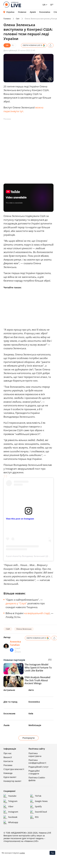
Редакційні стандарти (34, 772)
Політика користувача (34, 754)
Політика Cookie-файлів (36, 779)
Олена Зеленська (23, 629)
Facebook (12, 817)
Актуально (9, 690)
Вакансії (8, 757)
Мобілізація (34, 725)
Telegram (12, 801)
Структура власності (14, 769)
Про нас (8, 753)
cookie (22, 853)
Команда (8, 773)
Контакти (8, 761)
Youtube (12, 795)
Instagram (13, 811)
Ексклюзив (9, 713)
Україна (10, 12)
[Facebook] (11, 650)
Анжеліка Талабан (15, 643)
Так (52, 853)
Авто (31, 690)
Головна (7, 18)
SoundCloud (41, 811)
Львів (7, 725)
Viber (10, 806)
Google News (41, 801)
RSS (37, 817)
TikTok (38, 795)
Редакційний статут (38, 766)
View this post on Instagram (20, 519)
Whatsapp (13, 822)
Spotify (38, 806)
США (8, 629)
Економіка (44, 12)
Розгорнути (29, 737)
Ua (44, 4)
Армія (33, 12)
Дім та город (10, 701)
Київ (30, 713)
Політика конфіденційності (37, 761)
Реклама (8, 765)
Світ (17, 18)
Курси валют (10, 777)
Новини (22, 12)
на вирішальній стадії (37, 613)
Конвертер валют (12, 781)
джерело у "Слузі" (16, 603)
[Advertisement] (28, 150)
